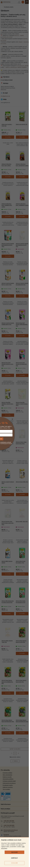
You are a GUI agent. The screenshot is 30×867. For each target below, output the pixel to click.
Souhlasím (14, 863)
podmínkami (3, 442)
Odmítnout (14, 858)
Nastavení (14, 852)
